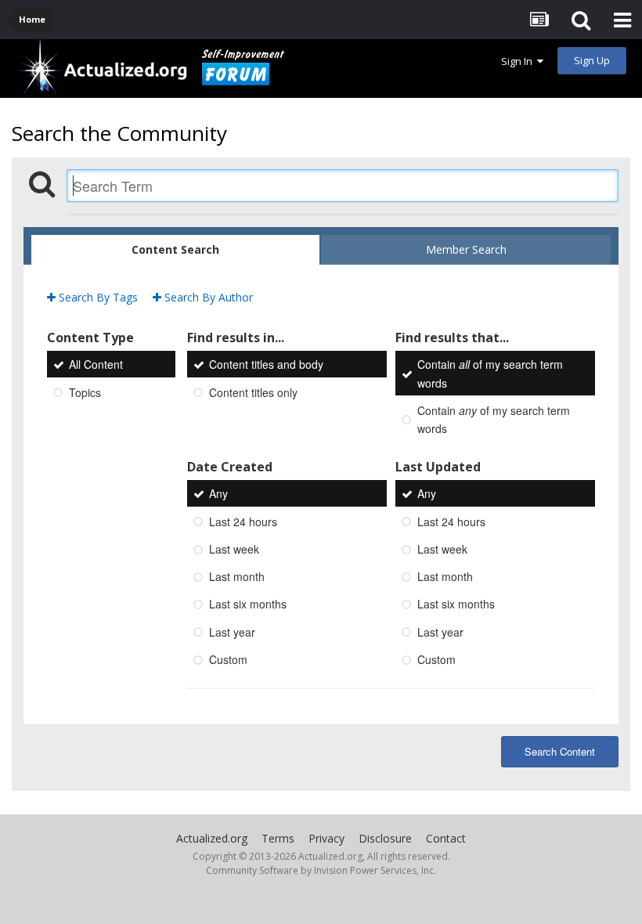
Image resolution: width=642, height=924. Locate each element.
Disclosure (385, 838)
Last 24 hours (243, 521)
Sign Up (592, 60)
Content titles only (253, 392)
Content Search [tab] (175, 249)
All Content (96, 365)
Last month (237, 576)
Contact (446, 838)
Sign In (519, 61)
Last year (232, 632)
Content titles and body (266, 365)
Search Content (560, 751)
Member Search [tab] (466, 249)
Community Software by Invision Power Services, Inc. (321, 870)
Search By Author (207, 297)
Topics (85, 392)
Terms (277, 838)
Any (218, 494)
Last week (234, 549)
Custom (228, 659)
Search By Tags (97, 297)
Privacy (326, 838)
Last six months (248, 604)
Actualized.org (211, 838)
